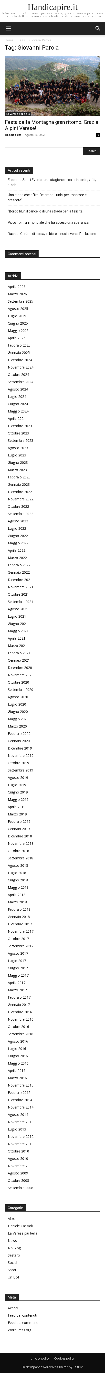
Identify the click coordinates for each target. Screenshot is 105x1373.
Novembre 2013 (20, 1122)
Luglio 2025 (17, 316)
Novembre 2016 (20, 1019)
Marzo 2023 (17, 469)
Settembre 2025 (20, 301)
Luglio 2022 (17, 528)
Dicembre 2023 (20, 425)
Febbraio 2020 (19, 733)
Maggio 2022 (18, 543)
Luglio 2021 (17, 616)
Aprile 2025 (16, 338)
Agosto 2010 (18, 1158)
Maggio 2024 (18, 411)
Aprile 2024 (16, 418)
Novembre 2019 (20, 755)
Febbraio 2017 (19, 997)
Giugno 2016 (18, 1056)
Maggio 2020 (18, 719)
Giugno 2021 (18, 623)
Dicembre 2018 (20, 836)
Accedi (13, 1308)
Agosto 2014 (18, 1114)
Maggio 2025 (18, 330)
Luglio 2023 (17, 455)
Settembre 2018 (20, 858)
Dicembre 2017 (20, 924)
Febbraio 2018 (19, 909)
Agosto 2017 (18, 953)
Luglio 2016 (17, 1048)
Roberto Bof (13, 135)
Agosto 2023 (18, 447)
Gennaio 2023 (19, 484)
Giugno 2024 (18, 403)
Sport (12, 1269)
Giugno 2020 (18, 711)
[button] (98, 28)
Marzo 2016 (17, 1078)
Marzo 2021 (17, 645)
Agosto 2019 (18, 777)
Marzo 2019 (17, 814)
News (12, 1240)
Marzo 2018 (17, 902)
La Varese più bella (18, 114)
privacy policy (40, 1358)
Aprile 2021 (16, 638)
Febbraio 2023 (19, 477)
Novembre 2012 (20, 1136)
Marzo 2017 (17, 990)
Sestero (14, 1255)
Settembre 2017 (20, 946)
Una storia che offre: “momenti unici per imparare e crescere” (47, 197)
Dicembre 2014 (20, 1100)
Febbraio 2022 (19, 565)
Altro (11, 1218)
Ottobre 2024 (18, 374)
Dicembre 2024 (20, 360)
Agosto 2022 (18, 521)
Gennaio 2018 (19, 916)
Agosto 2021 (18, 609)
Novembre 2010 (20, 1143)
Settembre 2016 (20, 1034)
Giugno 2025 (18, 323)
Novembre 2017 (20, 931)
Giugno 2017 (18, 968)
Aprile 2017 (16, 982)
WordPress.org (19, 1330)
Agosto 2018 (18, 865)
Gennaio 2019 (19, 828)
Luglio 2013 (17, 1129)
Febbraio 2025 (19, 345)
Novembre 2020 (20, 675)
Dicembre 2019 (20, 748)
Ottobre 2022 (18, 506)
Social (12, 1262)
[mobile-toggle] (8, 28)
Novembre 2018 (20, 843)
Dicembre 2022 (20, 491)
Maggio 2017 (18, 975)
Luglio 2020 (17, 704)
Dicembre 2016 (20, 1012)
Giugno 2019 (18, 792)
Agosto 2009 (18, 1173)
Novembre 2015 (20, 1085)
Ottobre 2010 (18, 1151)
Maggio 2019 (18, 799)
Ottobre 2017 (18, 938)
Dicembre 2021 (20, 579)
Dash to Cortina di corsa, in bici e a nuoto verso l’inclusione (52, 234)
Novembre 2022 (20, 499)
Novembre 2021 (20, 587)
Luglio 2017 (17, 960)
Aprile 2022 (16, 550)
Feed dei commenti (23, 1322)
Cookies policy (64, 1358)
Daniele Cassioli (20, 1226)
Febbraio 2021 (19, 653)
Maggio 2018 (18, 887)
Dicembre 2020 (20, 667)
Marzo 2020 (17, 726)
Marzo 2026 (17, 294)
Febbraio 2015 (19, 1092)
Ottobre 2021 (18, 594)
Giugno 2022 (18, 535)
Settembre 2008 (20, 1187)
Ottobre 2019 (18, 762)
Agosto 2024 (18, 389)
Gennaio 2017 (19, 1004)
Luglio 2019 (17, 784)
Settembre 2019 (20, 770)
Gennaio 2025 (19, 352)
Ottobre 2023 (18, 433)
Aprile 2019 (16, 806)
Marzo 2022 (17, 557)
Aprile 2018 (16, 894)
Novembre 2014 (20, 1107)
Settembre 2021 (20, 601)
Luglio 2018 (17, 872)
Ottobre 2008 (18, 1180)
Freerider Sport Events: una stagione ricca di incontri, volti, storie (52, 182)
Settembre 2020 (20, 689)
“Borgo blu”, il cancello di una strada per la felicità (45, 211)
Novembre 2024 (20, 367)
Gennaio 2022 (19, 572)
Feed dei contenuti (22, 1315)
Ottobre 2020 (18, 682)
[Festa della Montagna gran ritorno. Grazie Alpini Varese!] (52, 86)
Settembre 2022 (20, 513)
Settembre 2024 (20, 382)
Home (9, 40)
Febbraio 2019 (19, 821)
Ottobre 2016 (18, 1026)
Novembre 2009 (20, 1165)
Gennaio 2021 (19, 660)
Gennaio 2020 (19, 741)
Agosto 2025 (18, 308)
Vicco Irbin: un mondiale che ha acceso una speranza (48, 222)
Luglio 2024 (17, 396)
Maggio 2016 (18, 1063)
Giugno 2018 (18, 880)
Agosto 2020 (18, 697)
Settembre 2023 (20, 440)
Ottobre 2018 (18, 850)
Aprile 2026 (16, 286)
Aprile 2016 (16, 1070)
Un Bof (13, 1277)
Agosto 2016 (18, 1041)
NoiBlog (14, 1248)
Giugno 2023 (18, 462)
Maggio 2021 (18, 631)
